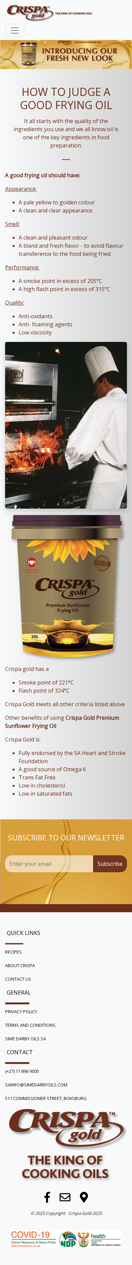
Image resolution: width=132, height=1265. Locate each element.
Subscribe (110, 864)
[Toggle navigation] (14, 30)
